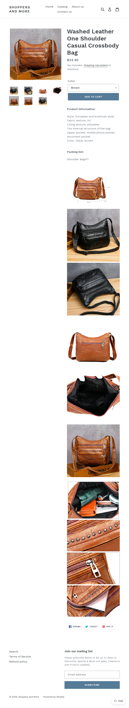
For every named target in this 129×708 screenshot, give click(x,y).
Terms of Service (20, 656)
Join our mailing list (78, 651)
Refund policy (18, 661)
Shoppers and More (19, 9)
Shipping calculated (96, 65)
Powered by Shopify (53, 697)
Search (13, 651)
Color (71, 81)
